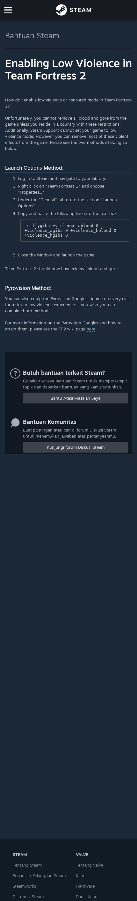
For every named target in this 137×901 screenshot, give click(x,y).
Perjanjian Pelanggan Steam (39, 875)
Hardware (85, 886)
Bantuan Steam (32, 35)
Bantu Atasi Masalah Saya (75, 398)
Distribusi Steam (28, 896)
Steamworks (24, 886)
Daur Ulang (86, 896)
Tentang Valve (89, 865)
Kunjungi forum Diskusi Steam (76, 447)
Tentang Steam (27, 865)
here (91, 328)
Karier (81, 875)
